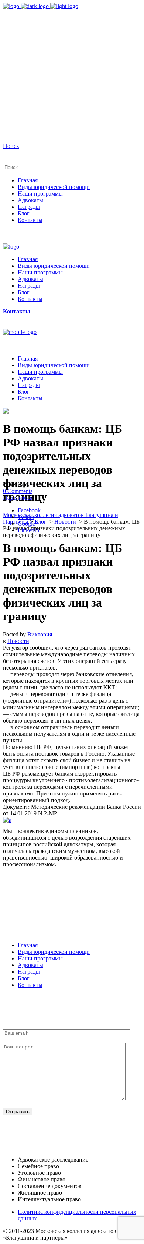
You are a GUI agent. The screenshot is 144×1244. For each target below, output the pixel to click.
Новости (65, 522)
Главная (28, 945)
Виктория (39, 634)
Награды (29, 972)
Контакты (30, 985)
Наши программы (40, 958)
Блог (41, 522)
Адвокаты (30, 965)
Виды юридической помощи (54, 952)
